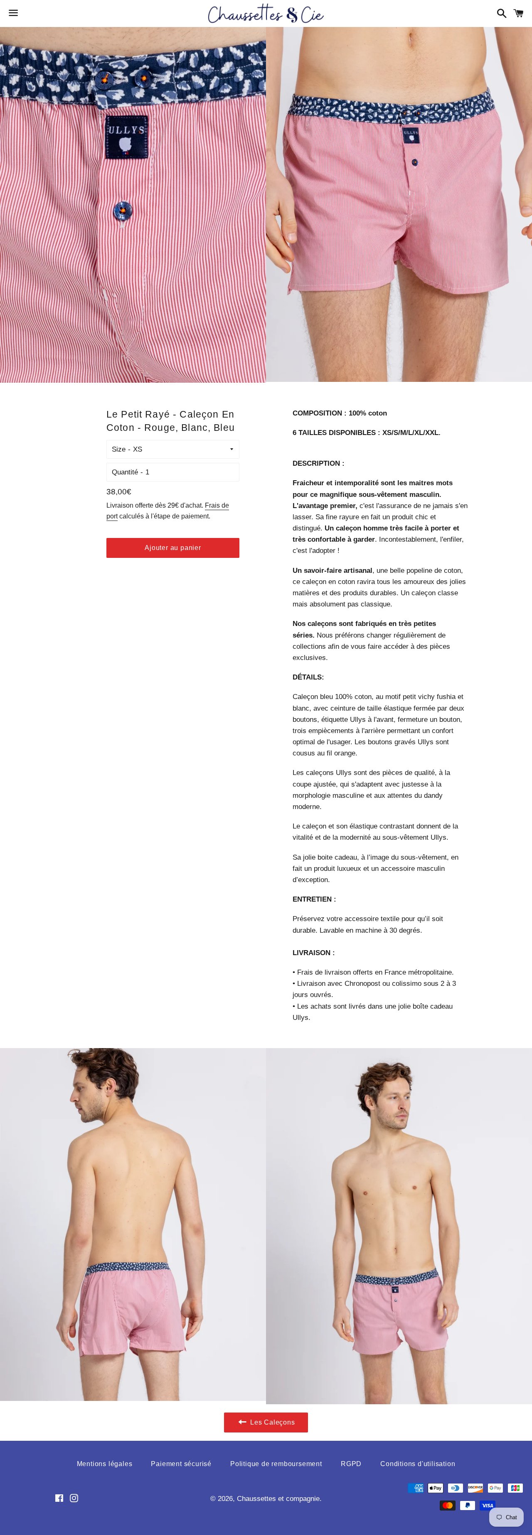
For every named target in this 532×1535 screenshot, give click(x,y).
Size (119, 449)
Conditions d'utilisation (417, 1463)
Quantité (125, 472)
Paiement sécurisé (181, 1463)
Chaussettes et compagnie (278, 1499)
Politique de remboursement (276, 1463)
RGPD (351, 1463)
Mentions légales (105, 1463)
